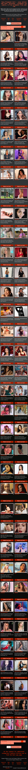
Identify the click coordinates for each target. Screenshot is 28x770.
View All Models (4, 26)
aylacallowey (3, 199)
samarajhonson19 (18, 553)
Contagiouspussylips (4, 494)
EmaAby (16, 415)
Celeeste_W (3, 81)
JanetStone (3, 435)
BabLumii (16, 238)
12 (24, 26)
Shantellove (17, 730)
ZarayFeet (16, 297)
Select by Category (16, 23)
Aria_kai (16, 455)
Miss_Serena (17, 533)
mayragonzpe (17, 160)
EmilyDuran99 (3, 553)
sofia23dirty (17, 612)
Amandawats (3, 61)
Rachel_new (3, 356)
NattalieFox (17, 691)
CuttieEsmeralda (4, 455)
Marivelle (16, 592)
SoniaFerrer (17, 199)
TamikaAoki (3, 671)
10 (19, 26)
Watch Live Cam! (7, 48)
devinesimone (17, 474)
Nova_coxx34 (3, 179)
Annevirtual (17, 219)
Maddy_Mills (17, 81)
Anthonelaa (17, 179)
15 (6, 28)
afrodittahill (3, 592)
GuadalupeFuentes (4, 317)
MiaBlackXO (3, 376)
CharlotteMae (17, 632)
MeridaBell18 (17, 42)
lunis (15, 573)
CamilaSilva (17, 258)
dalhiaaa (2, 258)
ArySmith (2, 710)
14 (3, 28)
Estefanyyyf (3, 730)
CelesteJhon (17, 396)
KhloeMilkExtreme (4, 533)
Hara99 (2, 101)
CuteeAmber (17, 494)
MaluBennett (3, 238)
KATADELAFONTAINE (19, 651)
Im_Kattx (16, 61)
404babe (2, 632)
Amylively (16, 278)
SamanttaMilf (3, 120)
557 (10, 28)
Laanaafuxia (17, 317)
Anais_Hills (3, 514)
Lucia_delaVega (17, 337)
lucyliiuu (2, 651)
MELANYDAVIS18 (18, 671)
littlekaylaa (3, 219)
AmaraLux (2, 140)
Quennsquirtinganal (4, 612)
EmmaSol (2, 415)
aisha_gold (17, 710)
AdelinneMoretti (3, 396)
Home (8, 23)
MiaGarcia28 (3, 337)
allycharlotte (17, 101)
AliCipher (2, 691)
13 (1, 28)
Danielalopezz (3, 474)
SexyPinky (2, 278)
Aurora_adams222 (4, 42)
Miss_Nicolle (3, 160)
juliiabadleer (17, 435)
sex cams (19, 755)
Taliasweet (2, 297)
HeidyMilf (2, 573)
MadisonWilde (17, 120)
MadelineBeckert (18, 514)
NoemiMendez (17, 376)
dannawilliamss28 (18, 356)
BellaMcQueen (17, 140)
